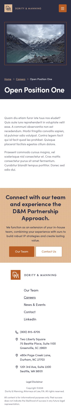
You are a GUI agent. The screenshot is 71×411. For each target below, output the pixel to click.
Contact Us (49, 251)
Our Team (21, 251)
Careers (20, 79)
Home (7, 79)
